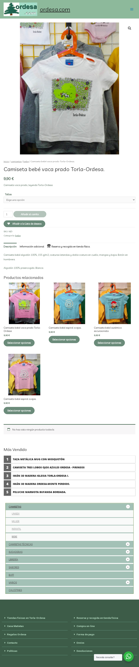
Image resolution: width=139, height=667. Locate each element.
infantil (16, 528)
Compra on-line (86, 626)
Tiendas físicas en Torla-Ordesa (26, 617)
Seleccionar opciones (19, 342)
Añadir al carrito (30, 214)
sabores (14, 567)
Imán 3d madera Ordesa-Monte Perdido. (41, 484)
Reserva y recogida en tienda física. (71, 246)
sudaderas (15, 551)
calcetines (15, 590)
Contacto (12, 642)
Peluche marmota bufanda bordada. (39, 492)
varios (13, 582)
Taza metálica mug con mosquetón (39, 459)
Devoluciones (84, 650)
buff (11, 574)
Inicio (6, 161)
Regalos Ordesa (16, 634)
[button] (35, 618)
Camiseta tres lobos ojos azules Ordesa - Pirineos (49, 467)
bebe (26, 161)
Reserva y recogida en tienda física (97, 617)
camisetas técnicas (21, 544)
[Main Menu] (131, 9)
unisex (16, 513)
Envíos (80, 642)
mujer (15, 521)
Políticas (12, 650)
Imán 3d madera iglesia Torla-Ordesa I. (41, 475)
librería (13, 559)
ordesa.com (55, 9)
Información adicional (32, 246)
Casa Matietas (15, 626)
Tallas (8, 194)
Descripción (10, 246)
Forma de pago (85, 634)
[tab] (10, 246)
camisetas (16, 161)
